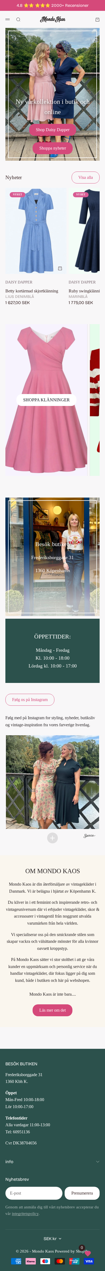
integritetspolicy (25, 1213)
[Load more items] (52, 838)
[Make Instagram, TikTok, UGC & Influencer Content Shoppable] (90, 836)
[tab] (13, 177)
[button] (52, 782)
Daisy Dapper (18, 282)
